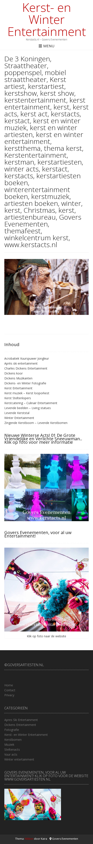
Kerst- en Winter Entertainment (46, 19)
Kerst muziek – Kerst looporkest (26, 393)
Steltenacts (12, 749)
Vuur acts (10, 754)
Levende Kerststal (16, 413)
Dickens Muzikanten (18, 378)
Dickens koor (13, 373)
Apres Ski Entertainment (21, 720)
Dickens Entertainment (20, 725)
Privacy (9, 695)
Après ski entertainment (21, 363)
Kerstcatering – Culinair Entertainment (30, 403)
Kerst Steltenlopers (17, 398)
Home (8, 685)
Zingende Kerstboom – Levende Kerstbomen (35, 423)
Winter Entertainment (19, 418)
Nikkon (29, 839)
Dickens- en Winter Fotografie (25, 383)
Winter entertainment (19, 759)
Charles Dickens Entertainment (25, 368)
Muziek (9, 744)
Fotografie (11, 730)
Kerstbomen (13, 740)
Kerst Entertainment (18, 388)
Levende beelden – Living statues (27, 408)
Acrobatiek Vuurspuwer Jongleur (26, 358)
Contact (9, 690)
